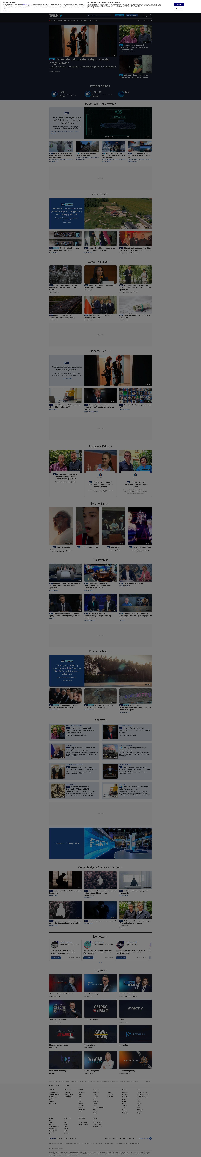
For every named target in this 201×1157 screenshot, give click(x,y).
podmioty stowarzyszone (27, 4)
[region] (100, 6)
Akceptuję (179, 4)
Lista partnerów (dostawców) (92, 7)
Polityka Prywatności (7, 10)
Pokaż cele (179, 8)
